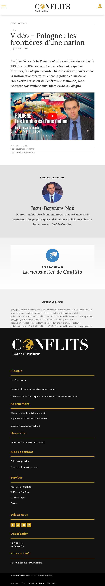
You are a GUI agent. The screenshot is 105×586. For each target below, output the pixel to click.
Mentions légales (36, 583)
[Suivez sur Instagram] (29, 525)
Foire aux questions (20, 461)
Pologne (24, 146)
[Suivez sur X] (18, 525)
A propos (14, 583)
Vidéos (13, 30)
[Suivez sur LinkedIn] (23, 525)
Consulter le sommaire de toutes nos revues (33, 389)
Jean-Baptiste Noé (20, 49)
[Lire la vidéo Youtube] (52, 116)
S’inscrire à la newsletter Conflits (28, 442)
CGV (23, 583)
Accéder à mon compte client (25, 426)
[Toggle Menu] (3, 6)
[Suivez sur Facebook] (13, 525)
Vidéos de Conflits (20, 492)
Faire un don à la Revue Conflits (26, 562)
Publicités (52, 583)
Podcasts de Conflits (21, 487)
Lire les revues (18, 380)
